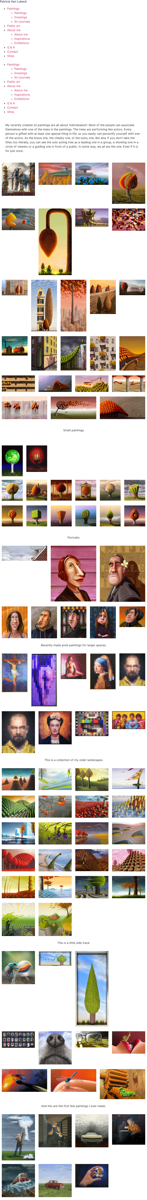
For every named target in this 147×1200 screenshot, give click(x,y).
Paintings (13, 8)
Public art (13, 26)
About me (13, 30)
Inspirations (22, 38)
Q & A (11, 47)
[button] (73, 60)
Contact (12, 51)
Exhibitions (21, 43)
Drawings (20, 17)
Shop (10, 56)
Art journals (22, 21)
